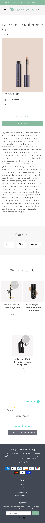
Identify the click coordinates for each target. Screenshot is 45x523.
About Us (22, 490)
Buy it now (22, 124)
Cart (38, 10)
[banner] (22, 9)
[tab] (22, 416)
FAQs (22, 487)
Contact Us (22, 493)
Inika (5, 35)
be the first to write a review (22, 432)
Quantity (5, 104)
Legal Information (22, 495)
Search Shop (23, 484)
